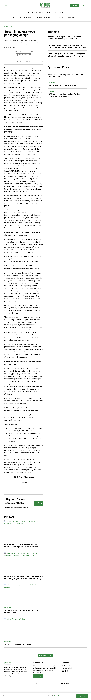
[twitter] (24, 61)
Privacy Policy (33, 683)
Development (28, 17)
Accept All (82, 696)
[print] (42, 61)
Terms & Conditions (43, 683)
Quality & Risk (73, 17)
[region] (45, 696)
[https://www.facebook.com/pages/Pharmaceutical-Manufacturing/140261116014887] (63, 671)
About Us (6, 683)
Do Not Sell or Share (22, 683)
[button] (5, 5)
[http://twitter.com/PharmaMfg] (68, 671)
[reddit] (27, 61)
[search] (9, 5)
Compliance (61, 17)
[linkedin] (21, 61)
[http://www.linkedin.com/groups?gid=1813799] (65, 671)
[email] (30, 61)
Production (16, 17)
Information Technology (45, 17)
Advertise (13, 683)
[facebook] (17, 61)
